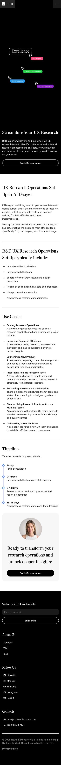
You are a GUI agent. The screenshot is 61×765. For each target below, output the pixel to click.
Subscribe (30, 620)
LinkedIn (11, 675)
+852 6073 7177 (16, 725)
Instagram (12, 692)
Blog (5, 653)
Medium (11, 681)
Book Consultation (30, 163)
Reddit (10, 697)
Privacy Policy (10, 748)
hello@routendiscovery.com (21, 719)
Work (6, 648)
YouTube (11, 686)
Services (8, 642)
